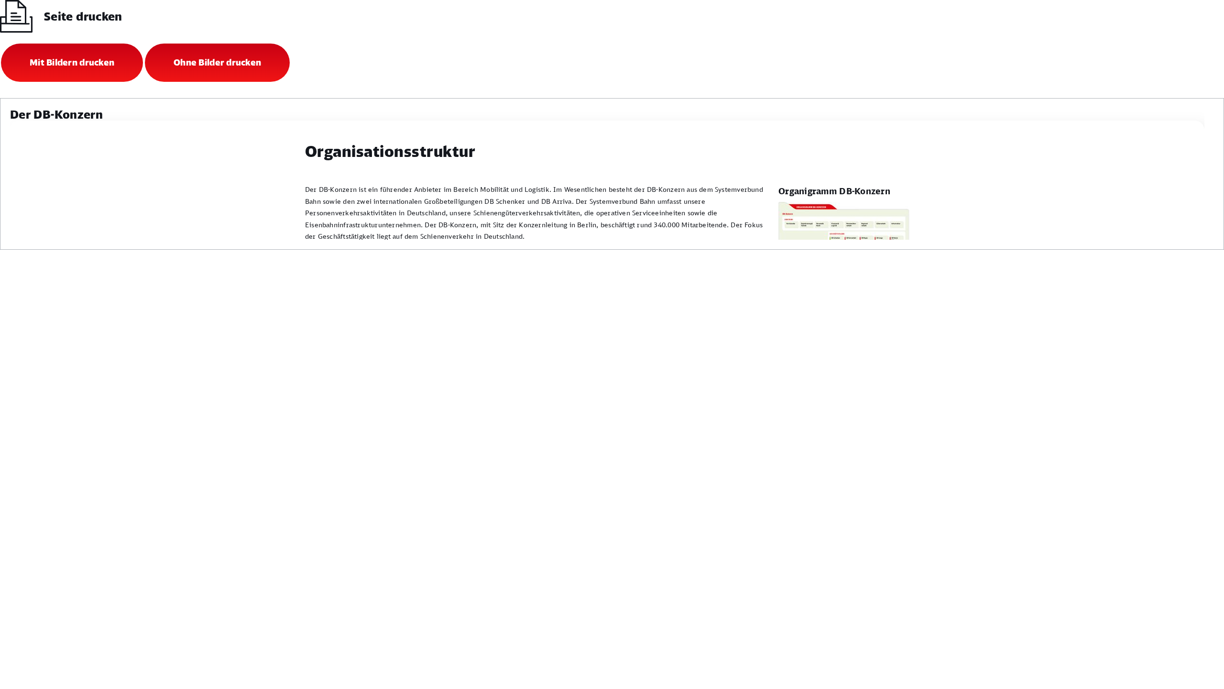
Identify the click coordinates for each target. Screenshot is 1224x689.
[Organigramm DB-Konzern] (843, 236)
